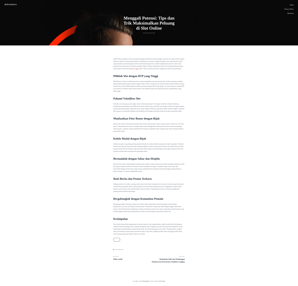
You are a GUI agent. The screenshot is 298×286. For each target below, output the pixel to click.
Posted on (149, 33)
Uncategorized (119, 249)
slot (137, 68)
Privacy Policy (289, 9)
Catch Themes (161, 281)
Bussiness (290, 13)
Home (292, 5)
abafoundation (10, 4)
